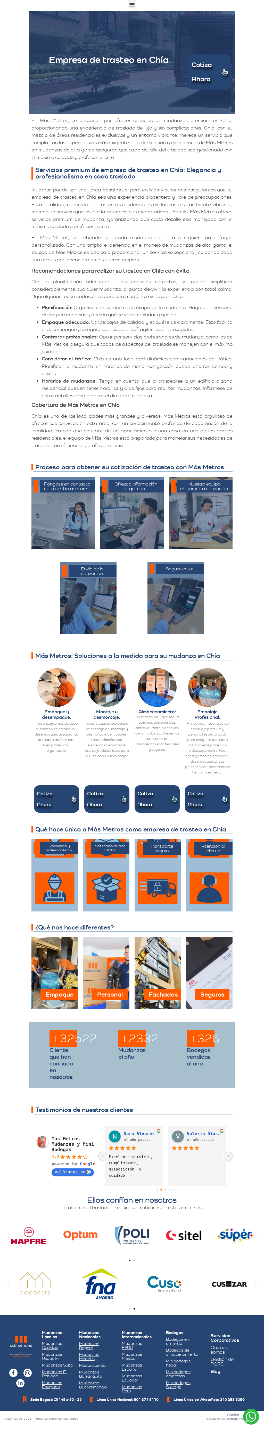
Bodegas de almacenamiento (182, 1352)
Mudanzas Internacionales (137, 1334)
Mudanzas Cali (93, 1365)
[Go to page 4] (173, 1189)
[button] (132, 4)
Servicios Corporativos (225, 1338)
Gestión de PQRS (222, 1361)
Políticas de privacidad (220, 1418)
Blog (215, 1371)
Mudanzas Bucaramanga (93, 1384)
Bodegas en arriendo (177, 1341)
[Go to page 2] (165, 1190)
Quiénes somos (219, 1350)
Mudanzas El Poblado (54, 1373)
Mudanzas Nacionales (90, 1334)
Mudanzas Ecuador (132, 1378)
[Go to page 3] (170, 1190)
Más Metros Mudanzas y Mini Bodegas (73, 1144)
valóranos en (70, 1171)
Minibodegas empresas (178, 1373)
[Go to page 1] (161, 1190)
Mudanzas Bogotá (89, 1345)
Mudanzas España (132, 1367)
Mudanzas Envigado (52, 1384)
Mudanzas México (132, 1356)
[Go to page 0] (157, 1189)
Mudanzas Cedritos (52, 1345)
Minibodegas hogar (178, 1363)
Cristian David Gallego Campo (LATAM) (141, 1133)
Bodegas (174, 1332)
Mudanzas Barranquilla (90, 1374)
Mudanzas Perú (132, 1388)
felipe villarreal (204, 1133)
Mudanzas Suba (57, 1365)
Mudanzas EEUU (132, 1345)
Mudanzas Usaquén (52, 1356)
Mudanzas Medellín (89, 1356)
